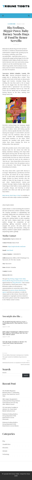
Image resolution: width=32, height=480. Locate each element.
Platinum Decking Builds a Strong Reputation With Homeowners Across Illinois (10, 424)
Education (5, 447)
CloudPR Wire (11, 24)
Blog (3, 441)
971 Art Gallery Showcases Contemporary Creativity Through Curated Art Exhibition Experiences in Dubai (15, 356)
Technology (5, 454)
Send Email (10, 250)
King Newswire (17, 282)
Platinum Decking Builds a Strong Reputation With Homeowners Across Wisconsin (10, 416)
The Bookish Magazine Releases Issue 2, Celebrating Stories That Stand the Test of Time (14, 323)
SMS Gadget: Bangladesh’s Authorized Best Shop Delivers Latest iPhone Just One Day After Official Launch (15, 333)
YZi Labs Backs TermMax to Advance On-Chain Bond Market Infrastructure (14, 342)
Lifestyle (4, 451)
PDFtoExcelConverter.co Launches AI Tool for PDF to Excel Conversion (16, 363)
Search (4, 372)
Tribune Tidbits (15, 473)
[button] (2, 15)
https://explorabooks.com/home (17, 246)
